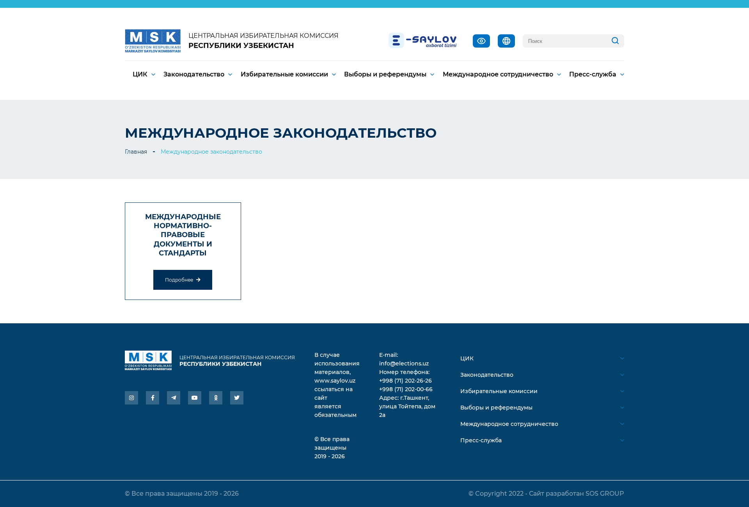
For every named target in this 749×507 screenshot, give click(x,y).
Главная (136, 151)
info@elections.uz (404, 363)
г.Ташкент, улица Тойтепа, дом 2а (407, 406)
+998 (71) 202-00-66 (406, 389)
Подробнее (179, 280)
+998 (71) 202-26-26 (405, 380)
